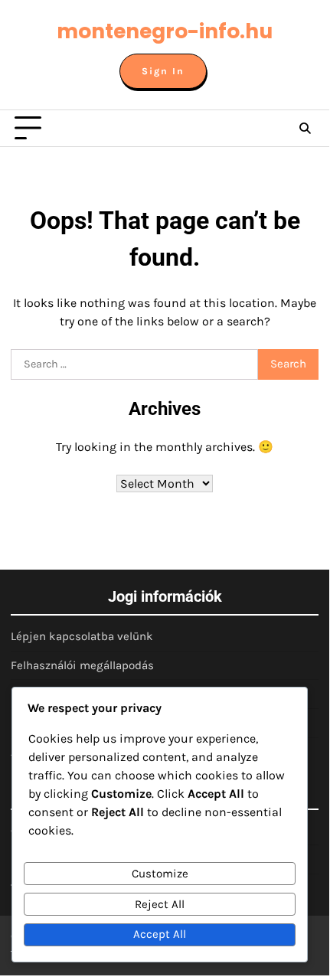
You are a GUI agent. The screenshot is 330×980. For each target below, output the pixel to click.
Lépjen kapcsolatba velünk (82, 636)
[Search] (305, 128)
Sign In (163, 71)
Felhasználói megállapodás (82, 665)
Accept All (159, 934)
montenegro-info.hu (165, 31)
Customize (160, 873)
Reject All (160, 904)
